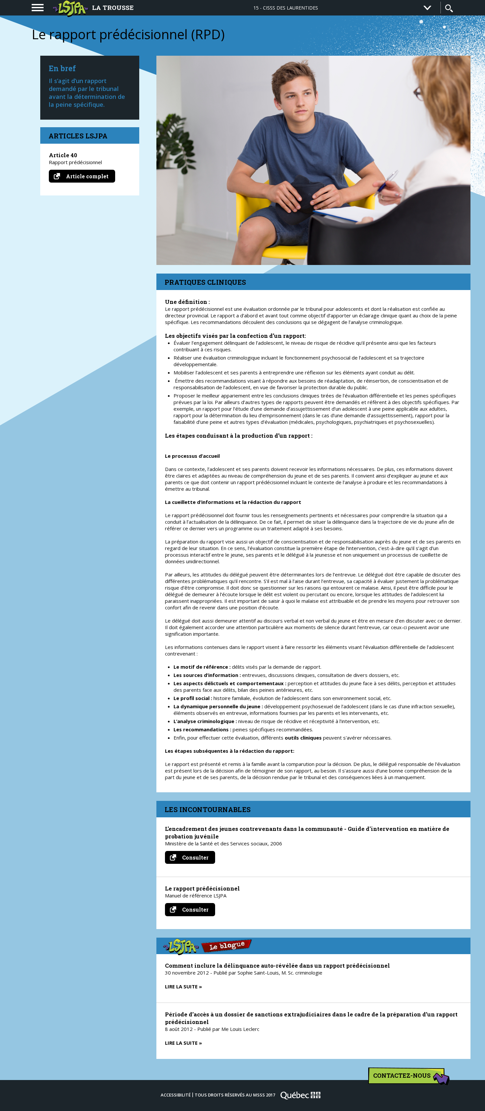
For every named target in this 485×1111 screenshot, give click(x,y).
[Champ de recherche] (449, 8)
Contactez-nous (402, 1075)
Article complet (90, 176)
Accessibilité (176, 1095)
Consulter (198, 859)
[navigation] (38, 7)
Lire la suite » (183, 986)
